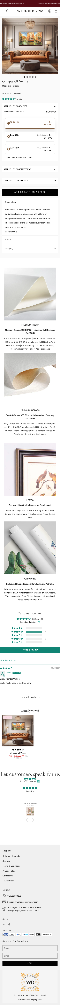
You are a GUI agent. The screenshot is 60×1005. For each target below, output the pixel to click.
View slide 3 (30, 77)
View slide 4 (33, 77)
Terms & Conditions (11, 866)
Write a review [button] (30, 649)
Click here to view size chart (19, 157)
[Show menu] (4, 11)
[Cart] (56, 11)
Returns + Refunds (11, 856)
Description (10, 202)
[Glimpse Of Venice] (17, 730)
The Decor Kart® (38, 995)
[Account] (50, 11)
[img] (6, 668)
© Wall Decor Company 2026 (30, 1000)
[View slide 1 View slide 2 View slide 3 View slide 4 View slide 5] (30, 46)
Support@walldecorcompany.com (22, 902)
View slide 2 (27, 77)
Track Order (8, 881)
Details (8, 239)
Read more (11, 232)
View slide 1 (24, 77)
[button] (8, 11)
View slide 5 (36, 77)
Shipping (9, 248)
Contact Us (7, 876)
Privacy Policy (8, 871)
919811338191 (14, 896)
